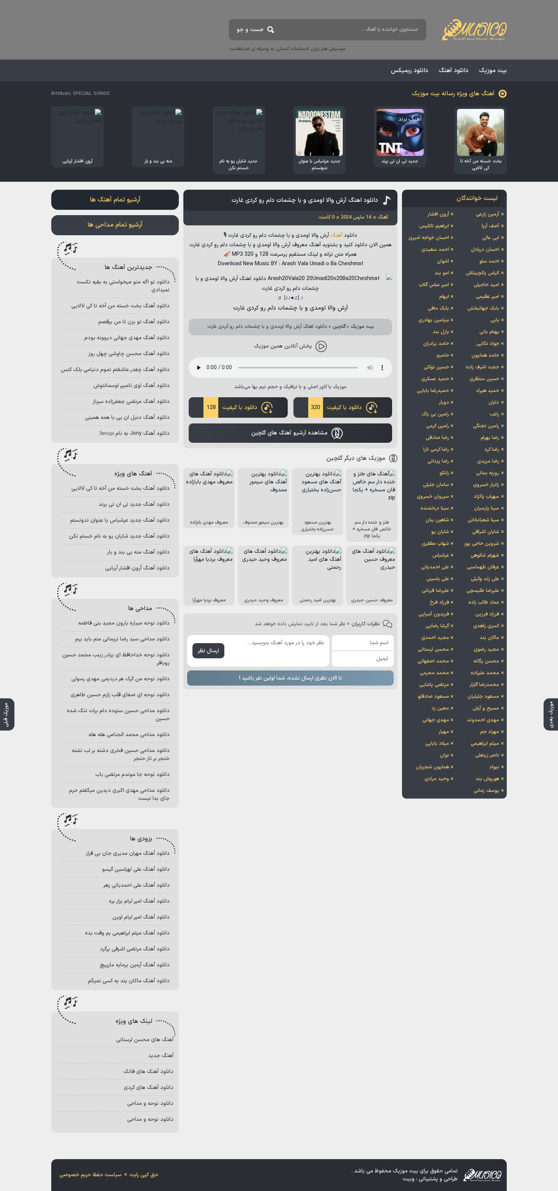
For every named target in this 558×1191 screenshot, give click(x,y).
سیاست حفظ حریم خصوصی (90, 1175)
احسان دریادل (485, 249)
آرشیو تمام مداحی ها (115, 225)
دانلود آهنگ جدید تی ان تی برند (134, 504)
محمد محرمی (434, 673)
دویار (444, 402)
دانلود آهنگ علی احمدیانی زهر (136, 885)
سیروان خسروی (433, 496)
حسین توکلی (436, 367)
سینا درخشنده (435, 508)
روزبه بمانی (487, 473)
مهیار (443, 732)
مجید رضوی (486, 649)
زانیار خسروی (486, 485)
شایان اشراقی (485, 532)
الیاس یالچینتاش (482, 273)
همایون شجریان (432, 767)
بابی (494, 320)
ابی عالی (490, 238)
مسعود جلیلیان (483, 696)
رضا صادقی (437, 438)
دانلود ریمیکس (409, 70)
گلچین (339, 326)
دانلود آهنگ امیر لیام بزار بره (139, 901)
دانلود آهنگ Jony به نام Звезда (134, 433)
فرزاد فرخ (439, 602)
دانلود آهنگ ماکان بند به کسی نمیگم (129, 981)
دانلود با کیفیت (336, 407)
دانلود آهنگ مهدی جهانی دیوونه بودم (127, 338)
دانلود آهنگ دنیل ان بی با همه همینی (127, 418)
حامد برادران (436, 344)
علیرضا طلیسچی (483, 591)
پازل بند (441, 332)
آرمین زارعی (487, 214)
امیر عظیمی (487, 297)
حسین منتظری (484, 379)
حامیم (443, 355)
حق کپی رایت (143, 1175)
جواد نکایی (487, 344)
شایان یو (440, 532)
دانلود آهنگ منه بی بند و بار (138, 552)
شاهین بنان (437, 520)
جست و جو (250, 29)
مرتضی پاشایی (434, 685)
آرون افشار (438, 214)
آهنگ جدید (160, 1056)
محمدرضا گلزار (484, 685)
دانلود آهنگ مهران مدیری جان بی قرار (128, 853)
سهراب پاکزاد (486, 496)
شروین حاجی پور (481, 544)
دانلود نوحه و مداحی (150, 1104)
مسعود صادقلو (433, 696)
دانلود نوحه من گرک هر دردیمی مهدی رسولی (120, 679)
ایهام (444, 297)
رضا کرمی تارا (436, 449)
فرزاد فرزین (487, 614)
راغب (494, 414)
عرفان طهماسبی (483, 567)
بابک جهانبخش (483, 308)
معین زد (440, 708)
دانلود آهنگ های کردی (148, 1088)
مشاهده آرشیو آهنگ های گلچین (289, 433)
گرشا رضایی (437, 626)
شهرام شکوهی (485, 555)
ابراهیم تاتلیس (434, 226)
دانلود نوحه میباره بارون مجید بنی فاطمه (124, 623)
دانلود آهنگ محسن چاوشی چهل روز (129, 354)
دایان (494, 402)
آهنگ (336, 235)
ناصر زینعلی (487, 755)
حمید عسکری (435, 379)
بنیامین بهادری (433, 320)
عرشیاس (440, 555)
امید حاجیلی (486, 285)
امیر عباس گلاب (434, 285)
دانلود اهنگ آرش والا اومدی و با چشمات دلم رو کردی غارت (305, 200)
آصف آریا (490, 226)
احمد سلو (489, 261)
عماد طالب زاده (483, 602)
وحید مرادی (436, 779)
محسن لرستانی (433, 649)
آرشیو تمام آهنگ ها (115, 200)
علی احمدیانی (435, 567)
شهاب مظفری (435, 544)
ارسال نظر (208, 651)
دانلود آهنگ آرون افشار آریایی (137, 568)
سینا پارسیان (486, 508)
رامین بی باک (435, 414)
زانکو (444, 473)
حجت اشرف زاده (482, 367)
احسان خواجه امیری (428, 238)
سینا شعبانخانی (483, 520)
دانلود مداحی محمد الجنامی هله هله (129, 735)
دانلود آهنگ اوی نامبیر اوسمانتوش (131, 386)
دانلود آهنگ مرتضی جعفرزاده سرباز (131, 402)
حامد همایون (485, 355)
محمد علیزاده (485, 673)
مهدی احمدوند (483, 720)
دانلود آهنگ (453, 70)
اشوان (443, 261)
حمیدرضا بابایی (433, 391)
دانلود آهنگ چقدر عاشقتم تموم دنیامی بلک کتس (115, 370)
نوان (444, 755)
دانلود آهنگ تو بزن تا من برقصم (134, 322)
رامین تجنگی (486, 426)
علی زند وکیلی (485, 579)
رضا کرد (491, 449)
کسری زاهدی (486, 626)
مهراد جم (489, 732)
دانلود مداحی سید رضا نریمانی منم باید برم (122, 639)
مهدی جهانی (435, 720)
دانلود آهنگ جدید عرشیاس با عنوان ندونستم (120, 520)
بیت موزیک (493, 70)
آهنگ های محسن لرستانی (144, 1040)
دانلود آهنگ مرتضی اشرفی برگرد (135, 949)
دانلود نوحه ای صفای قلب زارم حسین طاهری (120, 695)
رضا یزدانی (438, 461)
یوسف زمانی (486, 791)
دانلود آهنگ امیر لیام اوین (141, 917)
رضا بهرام (490, 438)
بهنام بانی (489, 332)
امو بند (442, 273)
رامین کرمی (437, 426)
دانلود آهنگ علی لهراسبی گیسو (136, 869)
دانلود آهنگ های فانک (148, 1072)
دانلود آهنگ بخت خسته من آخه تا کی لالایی (120, 306)
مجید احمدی (435, 638)
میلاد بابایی (437, 743)
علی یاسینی (437, 579)
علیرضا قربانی (435, 591)
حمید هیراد (487, 391)
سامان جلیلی (436, 485)
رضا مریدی (488, 461)
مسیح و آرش (486, 708)
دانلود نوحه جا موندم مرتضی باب (132, 775)
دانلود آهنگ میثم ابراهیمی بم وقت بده (127, 933)
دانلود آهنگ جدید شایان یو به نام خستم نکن (119, 536)
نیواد (494, 767)
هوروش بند (487, 779)
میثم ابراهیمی (485, 743)
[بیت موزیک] (474, 29)
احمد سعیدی (435, 249)
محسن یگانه (486, 661)
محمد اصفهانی (433, 661)
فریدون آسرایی (433, 614)
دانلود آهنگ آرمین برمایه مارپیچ (135, 965)
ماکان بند (489, 638)
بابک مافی (438, 308)
